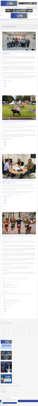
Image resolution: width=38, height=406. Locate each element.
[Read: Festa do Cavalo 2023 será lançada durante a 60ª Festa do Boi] (19, 107)
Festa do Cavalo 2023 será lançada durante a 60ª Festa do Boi (14, 121)
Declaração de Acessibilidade (7, 19)
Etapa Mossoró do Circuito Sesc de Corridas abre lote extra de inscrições (17, 235)
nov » (3, 337)
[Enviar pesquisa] (29, 16)
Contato (1, 19)
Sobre (31, 19)
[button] (34, 7)
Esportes (9, 237)
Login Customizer (14, 19)
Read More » (3, 148)
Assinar (3, 391)
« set (1, 337)
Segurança (9, 183)
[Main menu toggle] (1, 15)
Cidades (9, 54)
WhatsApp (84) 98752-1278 (34, 8)
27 (24, 334)
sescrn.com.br (7, 291)
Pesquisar (2, 321)
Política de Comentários (20, 19)
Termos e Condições (3, 20)
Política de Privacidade (26, 19)
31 (8, 335)
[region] (9, 401)
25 (13, 334)
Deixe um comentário (4, 54)
